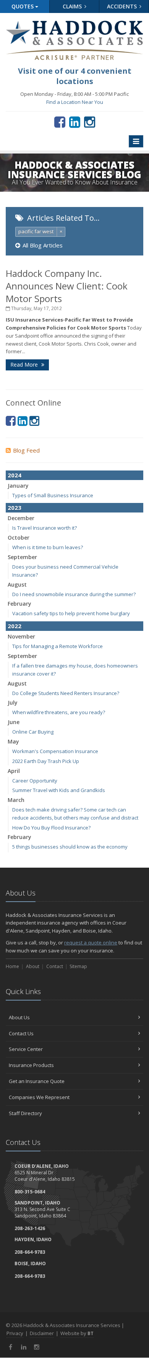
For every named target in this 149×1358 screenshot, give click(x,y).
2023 (14, 507)
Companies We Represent (39, 1097)
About (32, 966)
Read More (24, 364)
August (17, 584)
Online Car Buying (32, 731)
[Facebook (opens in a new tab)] (59, 122)
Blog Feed (26, 450)
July (13, 702)
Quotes (23, 6)
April (14, 770)
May (13, 741)
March (16, 799)
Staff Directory (25, 1113)
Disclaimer (42, 1333)
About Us (19, 1017)
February (19, 603)
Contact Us (21, 1033)
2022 (14, 626)
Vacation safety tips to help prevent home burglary (71, 613)
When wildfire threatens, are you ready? (58, 712)
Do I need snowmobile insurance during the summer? (74, 594)
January (18, 485)
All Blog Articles (43, 245)
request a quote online (90, 942)
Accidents (122, 6)
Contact (54, 966)
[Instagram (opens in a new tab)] (89, 122)
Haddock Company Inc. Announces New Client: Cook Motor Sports (67, 286)
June (13, 722)
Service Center (26, 1049)
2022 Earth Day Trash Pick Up (45, 761)
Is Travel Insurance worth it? (44, 527)
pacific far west (35, 231)
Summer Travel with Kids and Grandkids (58, 790)
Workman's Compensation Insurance (55, 751)
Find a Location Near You (74, 102)
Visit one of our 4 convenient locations (74, 76)
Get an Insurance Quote (37, 1081)
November (21, 636)
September (22, 557)
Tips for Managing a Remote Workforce (57, 646)
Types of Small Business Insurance (52, 495)
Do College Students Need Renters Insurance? (65, 693)
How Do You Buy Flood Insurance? (51, 827)
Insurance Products (31, 1065)
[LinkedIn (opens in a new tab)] (74, 122)
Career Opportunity (34, 780)
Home (12, 966)
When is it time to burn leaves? (47, 547)
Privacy (14, 1333)
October (18, 537)
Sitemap (78, 966)
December (21, 518)
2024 (14, 475)
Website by (77, 1333)
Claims (73, 6)
